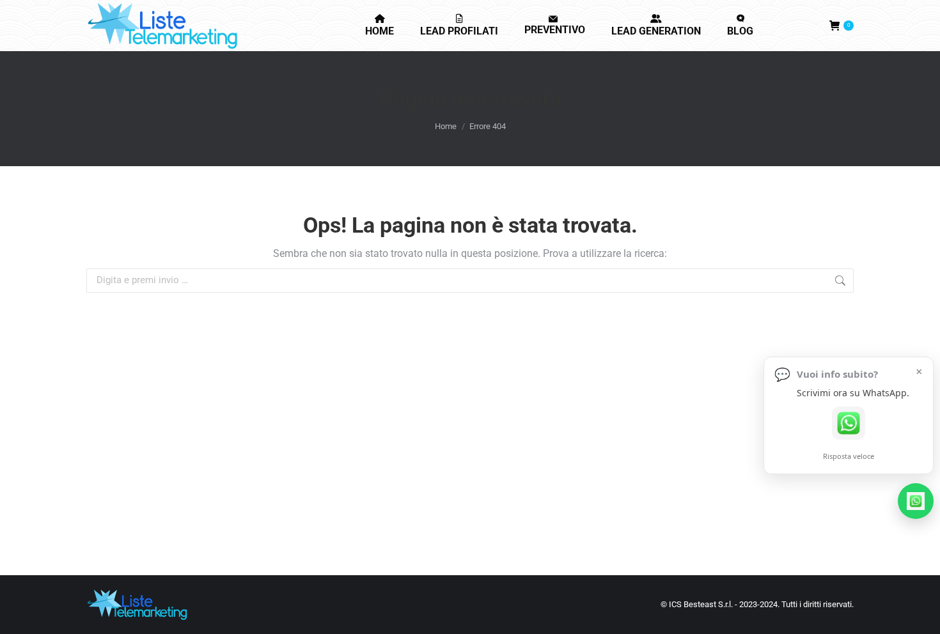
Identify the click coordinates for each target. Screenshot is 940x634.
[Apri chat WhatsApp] (848, 436)
